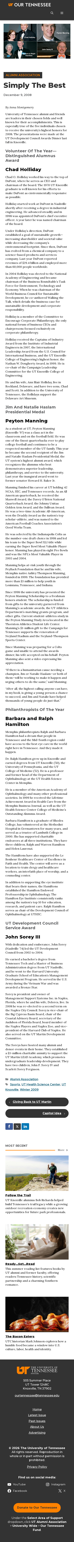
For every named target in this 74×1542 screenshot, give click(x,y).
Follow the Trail (18, 1195)
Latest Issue (37, 1415)
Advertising (37, 1432)
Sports (15, 1084)
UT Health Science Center (41, 1084)
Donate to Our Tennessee (37, 1507)
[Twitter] (17, 1126)
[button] (52, 13)
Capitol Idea (52, 1113)
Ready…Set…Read (20, 1264)
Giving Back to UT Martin (32, 1101)
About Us (37, 1426)
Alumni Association (23, 75)
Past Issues (37, 1421)
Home (37, 1409)
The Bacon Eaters (19, 1336)
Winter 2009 (29, 1089)
